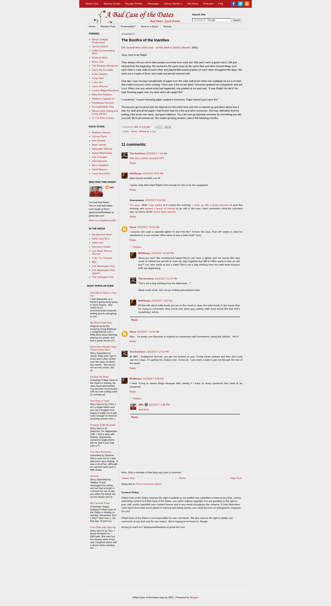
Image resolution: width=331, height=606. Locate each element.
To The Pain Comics (103, 118)
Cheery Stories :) (173, 3)
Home (92, 26)
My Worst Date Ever (101, 322)
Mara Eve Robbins (102, 94)
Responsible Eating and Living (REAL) (105, 112)
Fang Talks (98, 78)
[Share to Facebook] (166, 127)
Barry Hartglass (100, 165)
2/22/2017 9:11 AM (155, 200)
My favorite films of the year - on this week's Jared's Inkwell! (156, 47)
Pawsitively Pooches (103, 102)
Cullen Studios (100, 74)
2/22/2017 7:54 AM (156, 153)
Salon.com (97, 242)
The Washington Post (103, 266)
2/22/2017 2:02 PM (161, 300)
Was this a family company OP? (147, 158)
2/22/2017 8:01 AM (153, 173)
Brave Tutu (98, 61)
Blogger (194, 597)
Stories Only (92, 3)
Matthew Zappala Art (103, 98)
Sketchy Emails (112, 3)
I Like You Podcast (102, 258)
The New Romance (100, 451)
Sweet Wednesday (102, 153)
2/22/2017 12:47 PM (166, 278)
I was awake (155, 205)
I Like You (97, 82)
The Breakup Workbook (105, 65)
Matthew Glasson (101, 132)
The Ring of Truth (99, 400)
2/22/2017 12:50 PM (157, 351)
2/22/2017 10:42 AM (148, 331)
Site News (192, 3)
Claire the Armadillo (102, 69)
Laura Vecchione (101, 173)
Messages (153, 3)
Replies (137, 247)
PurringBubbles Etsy (103, 106)
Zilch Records (99, 161)
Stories (134, 131)
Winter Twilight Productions (100, 41)
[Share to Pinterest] (169, 127)
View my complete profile (102, 220)
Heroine (94, 476)
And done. (143, 409)
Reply (133, 163)
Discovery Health (101, 246)
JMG (141, 404)
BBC (94, 262)
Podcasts (208, 3)
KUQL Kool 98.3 (100, 238)
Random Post (108, 26)
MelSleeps (136, 173)
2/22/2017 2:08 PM (153, 378)
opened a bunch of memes (160, 208)
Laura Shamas (100, 86)
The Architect (137, 153)
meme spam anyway (164, 211)
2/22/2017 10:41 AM (148, 227)
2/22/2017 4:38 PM (159, 404)
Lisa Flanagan (99, 157)
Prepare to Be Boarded (102, 425)
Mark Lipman (99, 144)
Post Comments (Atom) (149, 484)
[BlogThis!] (160, 127)
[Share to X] (163, 127)
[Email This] (156, 127)
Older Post (236, 478)
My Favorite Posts (100, 503)
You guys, (135, 205)
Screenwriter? (128, 26)
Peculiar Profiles (134, 3)
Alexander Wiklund (102, 148)
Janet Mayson (99, 169)
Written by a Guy (147, 131)
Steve (133, 227)
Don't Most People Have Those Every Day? (103, 348)
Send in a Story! (149, 26)
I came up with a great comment (210, 205)
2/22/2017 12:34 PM (162, 253)
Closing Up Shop (99, 376)
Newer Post (128, 478)
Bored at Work (100, 57)
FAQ (220, 3)
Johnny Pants (99, 136)
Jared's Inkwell (100, 46)
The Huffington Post (103, 277)
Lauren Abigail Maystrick (105, 90)
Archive (167, 26)
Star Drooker (99, 140)
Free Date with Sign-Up (103, 527)
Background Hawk (102, 234)
